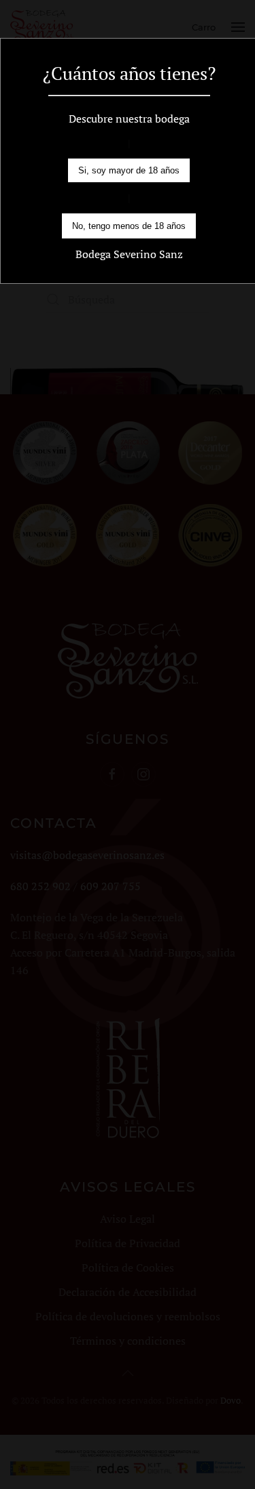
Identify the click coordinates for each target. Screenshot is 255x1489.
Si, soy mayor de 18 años (129, 170)
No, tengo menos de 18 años (129, 226)
